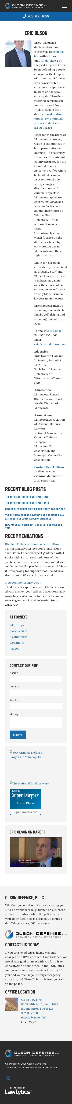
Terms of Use (13, 1067)
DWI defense (47, 60)
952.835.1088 (52, 330)
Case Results (18, 631)
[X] (8, 1078)
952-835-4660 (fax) (33, 1017)
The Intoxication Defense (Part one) (27, 503)
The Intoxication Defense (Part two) (27, 496)
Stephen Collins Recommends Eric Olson (32, 544)
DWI (48, 118)
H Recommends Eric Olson (23, 582)
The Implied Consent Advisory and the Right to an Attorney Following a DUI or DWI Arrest (34, 516)
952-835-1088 (38, 16)
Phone (14, 686)
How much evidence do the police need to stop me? (35, 509)
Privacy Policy (33, 1067)
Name (14, 672)
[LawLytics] (18, 1091)
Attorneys (18, 616)
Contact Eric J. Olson (49, 467)
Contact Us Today (22, 944)
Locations (17, 642)
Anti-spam (51, 1067)
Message (16, 714)
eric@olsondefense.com (50, 344)
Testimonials (18, 637)
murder (50, 114)
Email (14, 700)
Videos (14, 648)
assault (39, 127)
